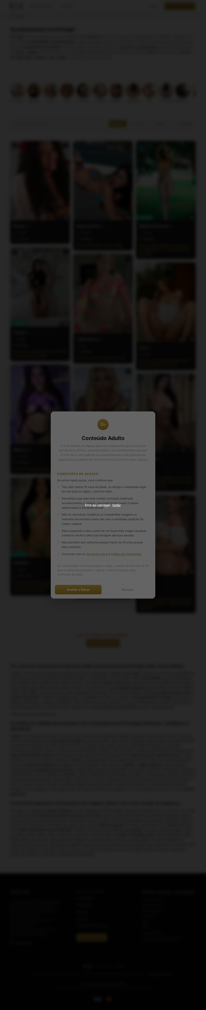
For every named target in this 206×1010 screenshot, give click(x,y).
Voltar (116, 505)
